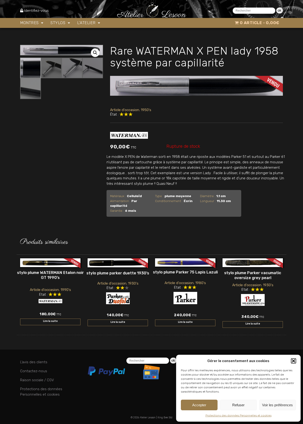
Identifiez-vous (36, 11)
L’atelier (87, 22)
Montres (30, 22)
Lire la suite (50, 321)
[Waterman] (129, 134)
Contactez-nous (33, 371)
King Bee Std (165, 417)
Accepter (199, 405)
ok (279, 10)
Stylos (58, 22)
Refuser (238, 405)
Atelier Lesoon (148, 417)
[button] (293, 361)
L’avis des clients (33, 362)
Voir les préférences (277, 405)
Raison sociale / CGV (37, 380)
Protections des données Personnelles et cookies (238, 415)
